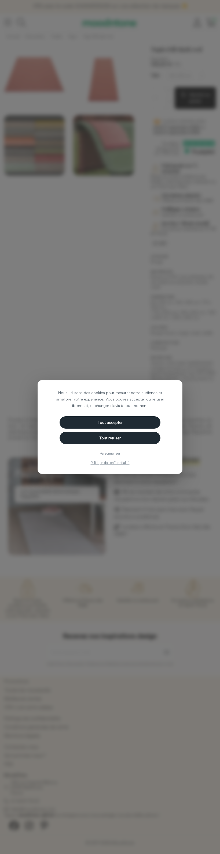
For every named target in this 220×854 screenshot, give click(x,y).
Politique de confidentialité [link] (110, 462)
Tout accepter (110, 422)
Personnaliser (110, 453)
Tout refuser (110, 437)
